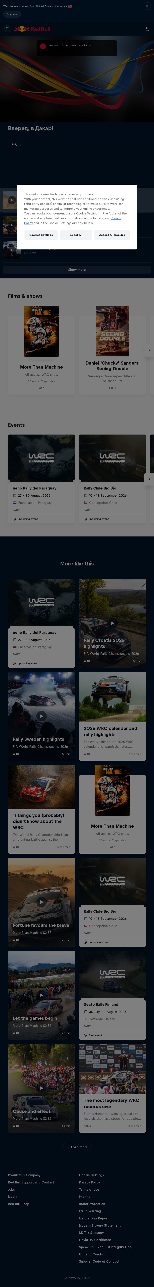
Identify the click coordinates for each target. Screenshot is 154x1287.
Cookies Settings (41, 234)
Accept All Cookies (112, 234)
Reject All (76, 234)
